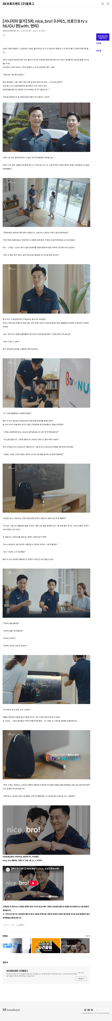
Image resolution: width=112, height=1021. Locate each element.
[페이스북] (92, 1010)
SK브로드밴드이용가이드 (103, 37)
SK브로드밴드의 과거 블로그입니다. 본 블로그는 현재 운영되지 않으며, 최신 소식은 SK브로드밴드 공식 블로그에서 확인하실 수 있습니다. (42, 975)
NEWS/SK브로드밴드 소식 (11, 31)
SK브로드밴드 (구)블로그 (18, 3)
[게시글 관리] (13, 925)
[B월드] (85, 1010)
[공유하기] (9, 925)
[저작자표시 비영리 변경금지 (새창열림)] (29, 925)
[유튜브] (88, 1010)
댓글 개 (5, 962)
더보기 (88, 936)
